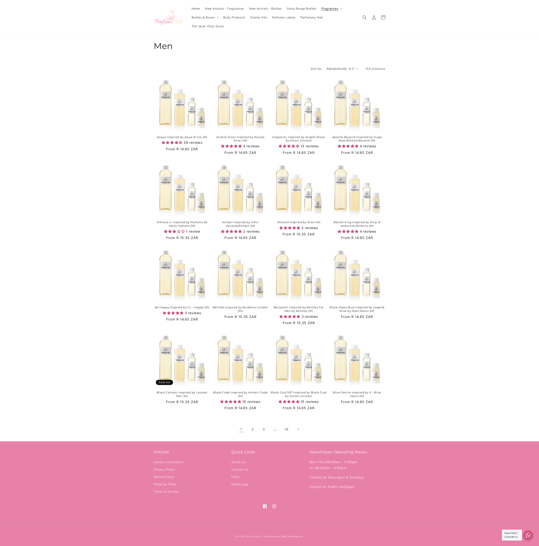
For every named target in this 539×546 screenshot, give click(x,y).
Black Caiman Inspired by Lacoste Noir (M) (182, 394)
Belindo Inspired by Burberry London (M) (240, 309)
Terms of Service (166, 491)
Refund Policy (164, 477)
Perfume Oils (253, 536)
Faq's (235, 477)
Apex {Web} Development (288, 536)
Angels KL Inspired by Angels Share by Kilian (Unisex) (298, 138)
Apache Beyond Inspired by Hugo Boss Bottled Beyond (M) (357, 138)
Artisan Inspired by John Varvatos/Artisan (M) (240, 223)
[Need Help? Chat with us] (528, 535)
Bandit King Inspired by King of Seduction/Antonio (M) (357, 223)
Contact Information (168, 462)
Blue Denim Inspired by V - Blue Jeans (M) (357, 394)
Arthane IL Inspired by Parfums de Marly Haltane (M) (182, 223)
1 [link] (241, 429)
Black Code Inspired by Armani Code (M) (240, 394)
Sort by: (316, 68)
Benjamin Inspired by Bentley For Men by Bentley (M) (299, 309)
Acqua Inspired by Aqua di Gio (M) (182, 137)
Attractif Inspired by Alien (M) (298, 222)
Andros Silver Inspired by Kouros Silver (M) (240, 138)
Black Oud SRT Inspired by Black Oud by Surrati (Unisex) (299, 394)
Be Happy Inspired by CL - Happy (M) (182, 307)
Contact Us (239, 469)
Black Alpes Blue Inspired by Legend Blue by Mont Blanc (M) (357, 309)
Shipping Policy (165, 484)
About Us (238, 462)
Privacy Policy (164, 469)
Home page (239, 484)
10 (286, 429)
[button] (331, 8)
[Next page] (298, 429)
